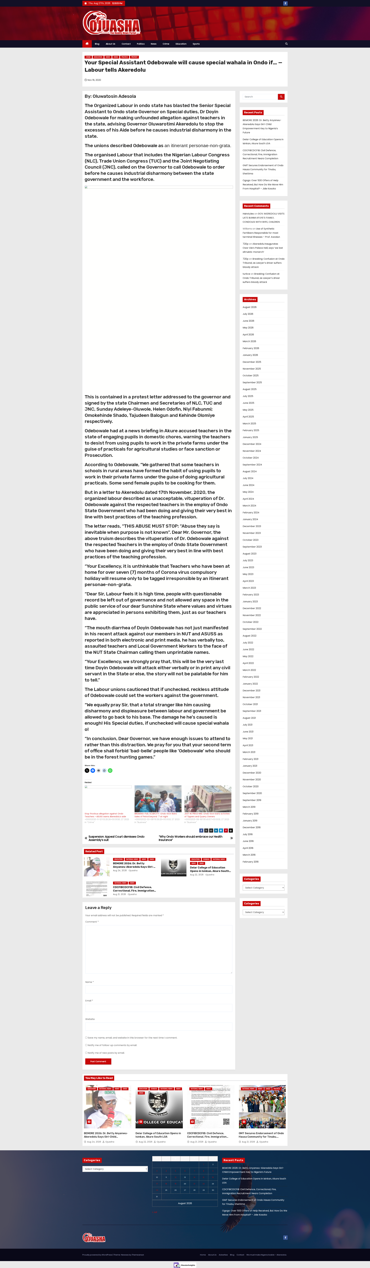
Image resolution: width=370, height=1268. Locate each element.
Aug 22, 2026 (197, 874)
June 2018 (248, 841)
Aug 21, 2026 (119, 894)
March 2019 (249, 807)
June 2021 (248, 731)
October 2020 (251, 786)
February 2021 (250, 759)
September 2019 (252, 800)
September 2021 (252, 711)
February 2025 (251, 430)
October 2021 (250, 704)
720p (245, 243)
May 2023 (248, 574)
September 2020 (252, 793)
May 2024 (248, 492)
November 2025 (252, 368)
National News (132, 859)
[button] (286, 43)
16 (213, 1177)
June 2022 (248, 649)
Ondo (116, 57)
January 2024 (250, 519)
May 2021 (248, 738)
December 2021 (251, 690)
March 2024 (249, 505)
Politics (141, 43)
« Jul (154, 1212)
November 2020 (252, 779)
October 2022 (250, 622)
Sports (196, 43)
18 (166, 1184)
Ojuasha (132, 870)
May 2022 (248, 656)
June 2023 (248, 567)
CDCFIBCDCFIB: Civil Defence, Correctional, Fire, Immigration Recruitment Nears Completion (133, 891)
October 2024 (251, 457)
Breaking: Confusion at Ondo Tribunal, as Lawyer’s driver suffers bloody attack (264, 263)
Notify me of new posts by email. (106, 1053)
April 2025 (248, 416)
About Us (110, 43)
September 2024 (252, 464)
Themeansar (138, 1254)
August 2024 (250, 471)
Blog (97, 43)
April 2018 (248, 848)
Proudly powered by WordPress (97, 1254)
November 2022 (252, 615)
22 (204, 1184)
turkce (246, 273)
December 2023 (252, 526)
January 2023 (250, 601)
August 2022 (249, 635)
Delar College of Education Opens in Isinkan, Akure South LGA (209, 871)
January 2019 (250, 820)
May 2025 (248, 410)
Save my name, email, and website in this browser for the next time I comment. (132, 1037)
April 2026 (248, 334)
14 (194, 1177)
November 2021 (251, 697)
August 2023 (249, 553)
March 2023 (249, 588)
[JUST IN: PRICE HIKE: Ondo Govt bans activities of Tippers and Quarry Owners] (207, 798)
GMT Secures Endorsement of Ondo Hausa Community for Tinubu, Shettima (263, 169)
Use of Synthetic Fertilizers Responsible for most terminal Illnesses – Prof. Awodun (261, 233)
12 (175, 1177)
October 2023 (250, 540)
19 (175, 1184)
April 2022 (248, 663)
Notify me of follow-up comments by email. (112, 1045)
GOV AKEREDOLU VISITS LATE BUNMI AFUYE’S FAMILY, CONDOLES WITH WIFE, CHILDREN (263, 218)
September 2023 (252, 546)
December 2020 (252, 772)
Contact (126, 43)
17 (157, 1184)
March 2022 (249, 670)
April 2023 (248, 581)
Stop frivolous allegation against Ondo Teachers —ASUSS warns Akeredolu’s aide (105, 815)
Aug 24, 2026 (120, 870)
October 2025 (251, 375)
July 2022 (248, 642)
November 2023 (252, 533)
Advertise (223, 1254)
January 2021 (250, 765)
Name (89, 982)
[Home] (87, 44)
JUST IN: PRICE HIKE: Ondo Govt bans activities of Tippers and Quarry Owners (207, 815)
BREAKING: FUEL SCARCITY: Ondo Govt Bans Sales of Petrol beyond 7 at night (156, 815)
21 (194, 1184)
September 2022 (252, 629)
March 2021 (249, 752)
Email (89, 1000)
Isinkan (206, 859)
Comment (92, 921)
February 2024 (251, 512)
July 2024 (248, 478)
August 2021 (249, 718)
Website (90, 1019)
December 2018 (252, 827)
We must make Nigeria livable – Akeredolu (266, 1254)
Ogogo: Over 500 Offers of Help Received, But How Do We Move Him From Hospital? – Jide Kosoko (263, 184)
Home (203, 1254)
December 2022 (252, 608)
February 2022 (251, 676)
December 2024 (252, 444)
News (153, 43)
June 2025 (248, 403)
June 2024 (248, 485)
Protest (134, 57)
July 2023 (248, 560)
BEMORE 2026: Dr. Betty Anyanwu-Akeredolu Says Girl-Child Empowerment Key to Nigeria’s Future (106, 1138)
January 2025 (250, 437)
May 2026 (248, 327)
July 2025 (248, 396)
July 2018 (248, 834)
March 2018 (249, 854)
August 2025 (250, 389)
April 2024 (248, 499)
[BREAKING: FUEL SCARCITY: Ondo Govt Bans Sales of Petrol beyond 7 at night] (158, 798)
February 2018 (251, 861)
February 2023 (251, 594)
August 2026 (250, 307)
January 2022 (250, 683)
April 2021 (248, 745)
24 (157, 1190)
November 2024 (252, 451)
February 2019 (250, 813)
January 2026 (250, 355)
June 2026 (248, 321)
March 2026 (249, 341)
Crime (166, 43)
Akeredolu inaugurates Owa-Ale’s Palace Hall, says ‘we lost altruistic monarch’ (263, 248)
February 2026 (251, 348)
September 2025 (252, 382)
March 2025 (249, 423)
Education (181, 43)
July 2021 (247, 724)
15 (203, 1177)
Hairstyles (248, 213)
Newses (125, 1254)
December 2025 (252, 362)
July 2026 (248, 314)
